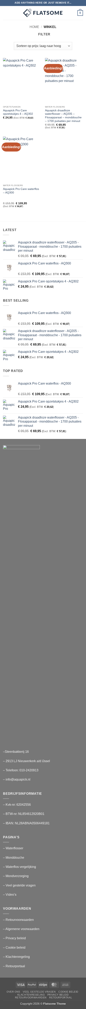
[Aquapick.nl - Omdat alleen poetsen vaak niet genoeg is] (43, 13)
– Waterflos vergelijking (19, 866)
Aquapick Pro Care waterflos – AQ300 (21, 190)
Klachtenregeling (31, 994)
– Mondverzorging (16, 876)
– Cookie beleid (14, 947)
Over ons (13, 991)
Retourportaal (60, 997)
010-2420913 (28, 770)
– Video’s (9, 894)
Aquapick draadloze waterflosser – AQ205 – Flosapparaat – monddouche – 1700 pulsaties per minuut (63, 116)
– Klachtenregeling (16, 956)
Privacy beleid (58, 994)
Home (34, 27)
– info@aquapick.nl (16, 779)
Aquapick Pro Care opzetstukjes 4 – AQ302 (18, 112)
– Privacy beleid (14, 938)
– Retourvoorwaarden (18, 919)
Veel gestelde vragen (39, 991)
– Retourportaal (14, 966)
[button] (5, 13)
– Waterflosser (13, 848)
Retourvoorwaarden (31, 997)
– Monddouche (13, 857)
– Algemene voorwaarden (21, 929)
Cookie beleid (68, 991)
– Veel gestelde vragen (19, 885)
